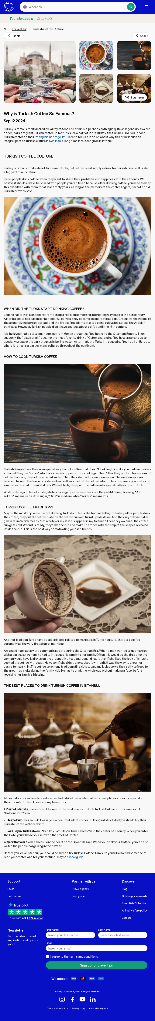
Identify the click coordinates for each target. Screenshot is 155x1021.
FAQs (11, 888)
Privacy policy (78, 1008)
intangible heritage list (50, 137)
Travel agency (80, 888)
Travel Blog (19, 29)
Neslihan (55, 141)
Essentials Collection (134, 903)
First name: (52, 929)
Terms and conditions (57, 1008)
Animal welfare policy (134, 910)
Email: (49, 943)
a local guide (75, 857)
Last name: (104, 929)
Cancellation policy (98, 1008)
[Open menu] (146, 7)
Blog (124, 888)
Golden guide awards (134, 896)
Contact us (14, 896)
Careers (126, 917)
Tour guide (78, 896)
